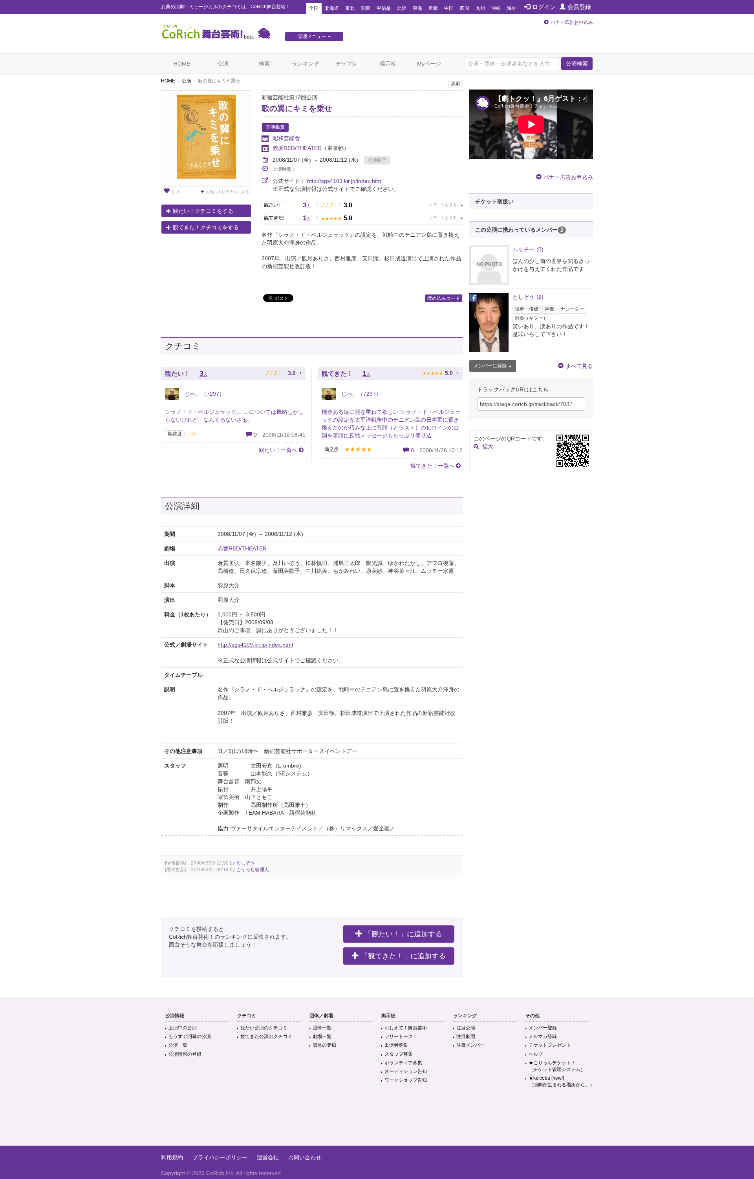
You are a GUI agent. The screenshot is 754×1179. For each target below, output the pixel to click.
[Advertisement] (377, 1120)
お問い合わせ (304, 1157)
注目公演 (465, 1028)
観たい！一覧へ (278, 450)
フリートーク (398, 1036)
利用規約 (172, 1157)
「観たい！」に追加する (403, 934)
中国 (449, 8)
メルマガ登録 (543, 1036)
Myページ (429, 63)
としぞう (245, 863)
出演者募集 (396, 1045)
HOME (182, 63)
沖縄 (496, 8)
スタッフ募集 (398, 1054)
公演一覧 (177, 1045)
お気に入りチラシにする (227, 192)
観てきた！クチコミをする (206, 227)
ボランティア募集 (403, 1063)
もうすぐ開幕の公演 (189, 1036)
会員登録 (579, 7)
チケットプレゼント (550, 1045)
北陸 (401, 8)
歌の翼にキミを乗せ (297, 108)
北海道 (332, 8)
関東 (365, 8)
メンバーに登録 (490, 366)
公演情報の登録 (184, 1054)
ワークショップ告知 (405, 1080)
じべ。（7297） (204, 394)
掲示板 (388, 63)
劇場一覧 (322, 1036)
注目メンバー (470, 1045)
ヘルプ (536, 1054)
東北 (350, 8)
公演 (223, 63)
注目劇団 (465, 1036)
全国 (313, 8)
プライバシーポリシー (219, 1157)
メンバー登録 (543, 1028)
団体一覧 (322, 1028)
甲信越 (384, 8)
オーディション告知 (405, 1071)
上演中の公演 (182, 1028)
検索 (264, 63)
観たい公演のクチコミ (263, 1028)
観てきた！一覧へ (432, 465)
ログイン (544, 7)
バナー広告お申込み (572, 22)
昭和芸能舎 (286, 138)
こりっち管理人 (252, 869)
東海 (417, 8)
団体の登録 (324, 1045)
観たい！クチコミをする (203, 211)
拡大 (487, 446)
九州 (480, 8)
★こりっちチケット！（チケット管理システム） (557, 1066)
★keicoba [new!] (562, 1081)
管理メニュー (312, 36)
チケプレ (347, 63)
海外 (511, 8)
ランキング (305, 63)
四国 (464, 8)
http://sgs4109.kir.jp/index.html (344, 181)
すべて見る (579, 366)
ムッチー (528, 249)
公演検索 (577, 63)
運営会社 (268, 1157)
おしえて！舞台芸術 (405, 1028)
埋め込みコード (443, 298)
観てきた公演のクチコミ (266, 1036)
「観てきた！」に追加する (403, 956)
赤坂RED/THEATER (297, 148)
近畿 (433, 8)
